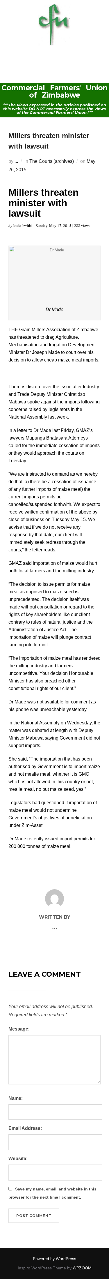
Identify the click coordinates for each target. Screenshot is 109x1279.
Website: (18, 1158)
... (16, 161)
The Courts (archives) (51, 161)
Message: (19, 1028)
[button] (54, 57)
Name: (15, 1098)
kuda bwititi (23, 225)
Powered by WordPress (54, 1258)
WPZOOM (82, 1268)
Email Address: (25, 1128)
